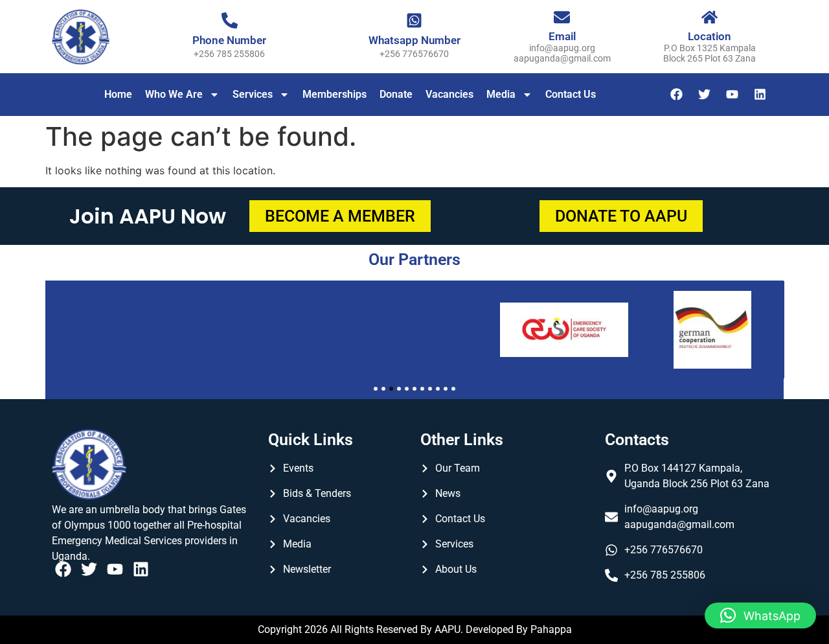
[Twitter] (704, 94)
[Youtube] (732, 94)
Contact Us (570, 94)
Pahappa (551, 629)
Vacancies (449, 94)
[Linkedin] (760, 94)
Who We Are (174, 94)
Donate (396, 94)
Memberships (334, 94)
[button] (760, 615)
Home (118, 94)
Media (501, 94)
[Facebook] (676, 94)
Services (253, 94)
